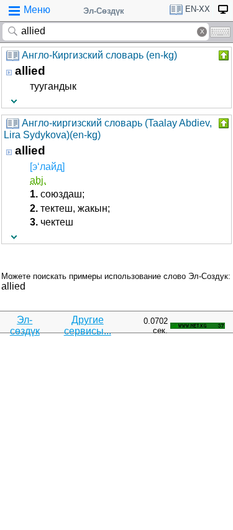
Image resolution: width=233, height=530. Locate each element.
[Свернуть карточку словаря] (222, 55)
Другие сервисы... (87, 325)
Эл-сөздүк (25, 325)
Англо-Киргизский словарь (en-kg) (99, 55)
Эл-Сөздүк (103, 11)
